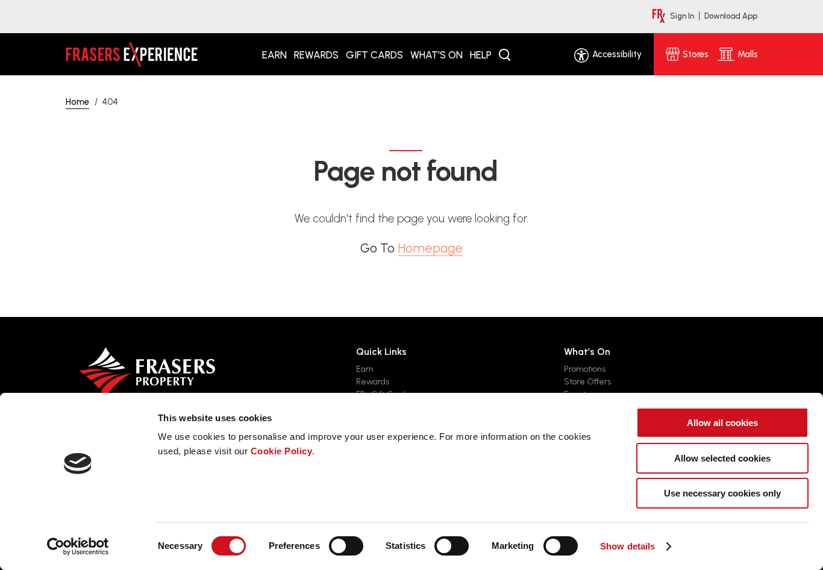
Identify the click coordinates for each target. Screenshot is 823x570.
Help (481, 55)
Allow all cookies (722, 423)
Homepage (430, 247)
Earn (274, 55)
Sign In (682, 15)
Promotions (585, 369)
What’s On (587, 351)
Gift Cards (374, 55)
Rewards (316, 55)
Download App (730, 15)
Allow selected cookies (722, 458)
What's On (436, 55)
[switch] (346, 546)
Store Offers (587, 382)
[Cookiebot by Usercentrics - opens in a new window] (78, 546)
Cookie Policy (282, 451)
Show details (627, 546)
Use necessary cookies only (722, 493)
